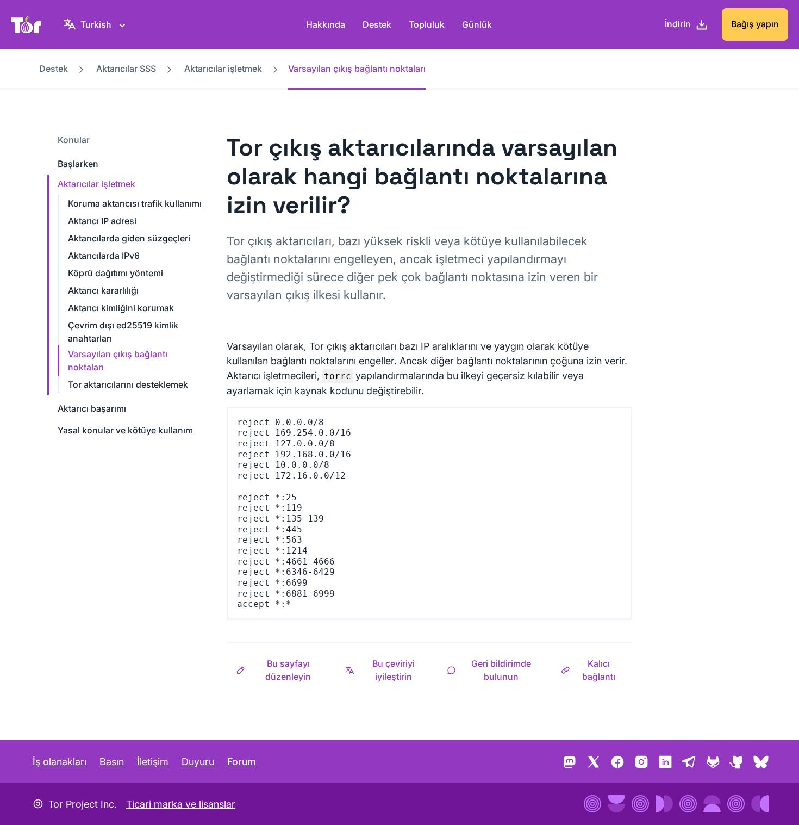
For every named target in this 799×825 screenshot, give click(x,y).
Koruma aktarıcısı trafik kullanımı (135, 203)
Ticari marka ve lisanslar (180, 804)
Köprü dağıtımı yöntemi (115, 273)
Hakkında (325, 24)
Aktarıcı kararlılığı (103, 290)
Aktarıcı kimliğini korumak (121, 307)
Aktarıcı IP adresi (102, 220)
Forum (241, 761)
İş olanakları (59, 761)
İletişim (152, 761)
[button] (281, 670)
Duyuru (198, 761)
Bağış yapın (755, 23)
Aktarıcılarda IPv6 (104, 255)
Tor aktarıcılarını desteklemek (128, 384)
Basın (111, 761)
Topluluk (427, 24)
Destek (377, 24)
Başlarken (78, 163)
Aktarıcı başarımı (92, 408)
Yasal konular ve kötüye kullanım (125, 430)
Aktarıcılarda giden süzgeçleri (129, 238)
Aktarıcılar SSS (126, 68)
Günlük (477, 24)
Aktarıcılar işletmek (223, 68)
